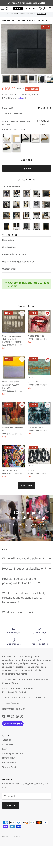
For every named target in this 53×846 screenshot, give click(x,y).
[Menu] (2, 9)
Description (8, 240)
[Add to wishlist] (22, 313)
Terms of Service (10, 767)
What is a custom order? (17, 612)
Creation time (9, 247)
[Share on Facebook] (13, 235)
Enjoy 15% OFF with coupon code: (23, 3)
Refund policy (8, 758)
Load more (26, 485)
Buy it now (26, 168)
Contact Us (7, 744)
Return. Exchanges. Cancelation (18, 262)
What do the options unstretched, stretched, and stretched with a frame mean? (23, 598)
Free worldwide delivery (14, 254)
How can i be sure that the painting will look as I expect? (21, 581)
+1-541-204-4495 (10, 703)
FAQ (4, 749)
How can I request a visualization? (24, 568)
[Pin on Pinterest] (16, 235)
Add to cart (26, 160)
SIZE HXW (7, 108)
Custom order (9, 269)
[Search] (7, 9)
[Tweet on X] (9, 235)
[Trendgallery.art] (24, 8)
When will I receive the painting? (23, 558)
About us (6, 740)
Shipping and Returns (12, 753)
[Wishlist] (40, 8)
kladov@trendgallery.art (13, 709)
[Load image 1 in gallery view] (26, 49)
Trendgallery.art (14, 836)
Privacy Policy (9, 762)
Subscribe (10, 805)
